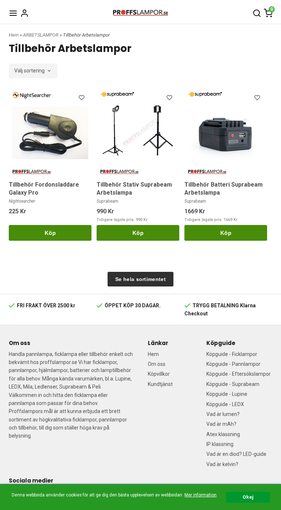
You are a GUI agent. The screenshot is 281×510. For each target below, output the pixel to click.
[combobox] (33, 71)
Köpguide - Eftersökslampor (238, 374)
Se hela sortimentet (140, 279)
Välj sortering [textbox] (29, 71)
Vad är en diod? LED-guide (236, 454)
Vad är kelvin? (222, 464)
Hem (14, 35)
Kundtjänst (160, 384)
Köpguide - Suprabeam (232, 384)
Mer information (200, 495)
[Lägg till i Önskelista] (82, 98)
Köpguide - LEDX (225, 404)
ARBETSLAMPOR (41, 35)
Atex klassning (223, 434)
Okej (248, 497)
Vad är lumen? (223, 414)
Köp (50, 233)
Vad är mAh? (221, 424)
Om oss (156, 364)
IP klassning (219, 444)
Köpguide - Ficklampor (231, 354)
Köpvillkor (159, 374)
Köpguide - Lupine (226, 394)
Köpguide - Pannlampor (233, 364)
